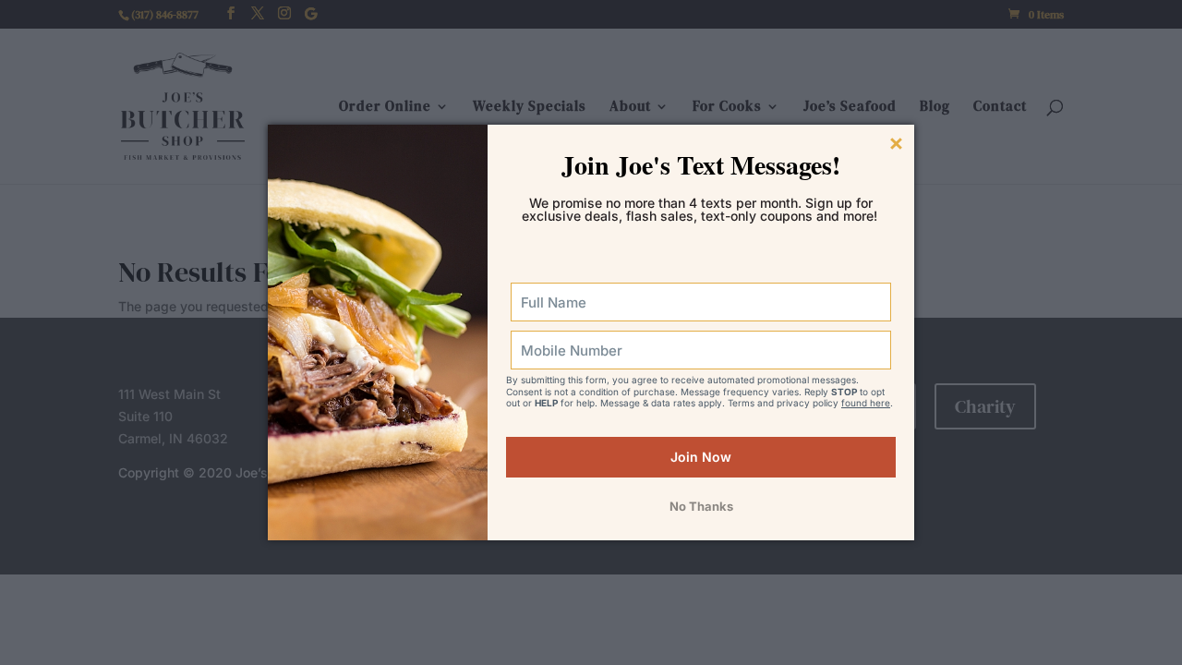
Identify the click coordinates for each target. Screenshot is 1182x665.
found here (865, 402)
